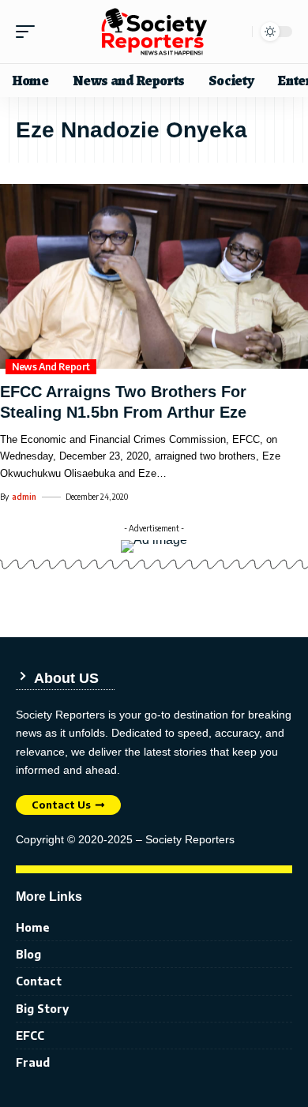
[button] (29, 31)
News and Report (51, 367)
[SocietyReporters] (154, 31)
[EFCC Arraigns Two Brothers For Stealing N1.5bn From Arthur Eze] (154, 276)
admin (24, 496)
